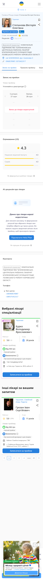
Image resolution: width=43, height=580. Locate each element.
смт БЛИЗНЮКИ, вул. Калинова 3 (19, 58)
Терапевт (15, 19)
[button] (39, 24)
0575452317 (21, 61)
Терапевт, (20, 400)
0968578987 (10, 61)
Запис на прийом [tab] (9, 68)
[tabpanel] (21, 188)
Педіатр (24, 402)
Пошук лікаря (13, 15)
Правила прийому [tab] (27, 68)
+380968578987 (12, 294)
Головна (5, 15)
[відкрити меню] (39, 4)
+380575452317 (12, 297)
